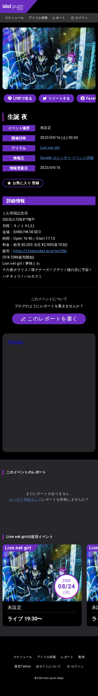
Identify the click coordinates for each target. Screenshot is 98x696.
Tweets (15, 341)
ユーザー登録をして (25, 499)
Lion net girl (50, 148)
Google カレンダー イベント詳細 (67, 158)
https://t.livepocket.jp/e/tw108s (40, 251)
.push (13, 7)
